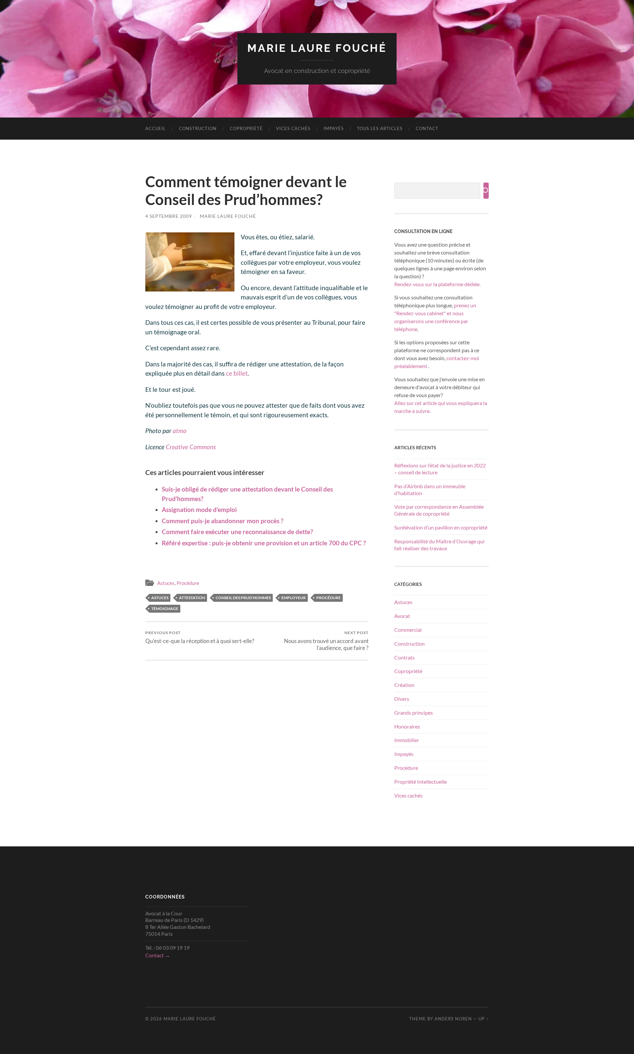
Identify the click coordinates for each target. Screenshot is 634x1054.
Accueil (155, 128)
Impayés (334, 128)
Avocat (402, 616)
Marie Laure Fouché (317, 48)
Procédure (188, 583)
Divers (401, 699)
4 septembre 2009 (168, 216)
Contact (427, 128)
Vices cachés (293, 128)
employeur (293, 597)
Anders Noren (453, 1018)
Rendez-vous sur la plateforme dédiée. (437, 284)
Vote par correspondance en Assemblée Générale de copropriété (439, 510)
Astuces (166, 583)
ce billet (237, 373)
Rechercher (486, 191)
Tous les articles (380, 128)
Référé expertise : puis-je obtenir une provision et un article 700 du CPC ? (264, 543)
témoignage (164, 608)
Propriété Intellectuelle (420, 781)
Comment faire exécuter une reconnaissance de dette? (237, 531)
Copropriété (246, 128)
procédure (328, 597)
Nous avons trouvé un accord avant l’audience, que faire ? (326, 640)
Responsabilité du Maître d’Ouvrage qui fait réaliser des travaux (439, 544)
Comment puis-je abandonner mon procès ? (222, 521)
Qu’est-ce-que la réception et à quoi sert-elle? (199, 637)
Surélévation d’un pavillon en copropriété (440, 527)
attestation (192, 597)
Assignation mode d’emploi (199, 509)
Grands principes (413, 712)
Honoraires (407, 726)
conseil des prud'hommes (243, 597)
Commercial (408, 630)
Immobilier (406, 740)
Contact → (157, 955)
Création (404, 685)
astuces (159, 597)
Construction (198, 128)
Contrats (404, 657)
